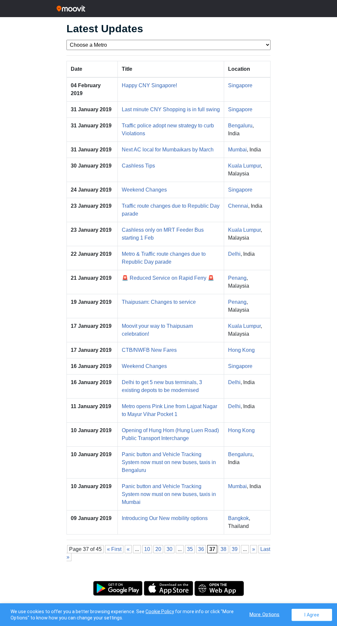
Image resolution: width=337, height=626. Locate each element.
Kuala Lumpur (244, 166)
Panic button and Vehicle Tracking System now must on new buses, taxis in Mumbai (169, 494)
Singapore (240, 85)
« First (114, 549)
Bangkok (238, 518)
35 (190, 549)
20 (158, 549)
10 (147, 549)
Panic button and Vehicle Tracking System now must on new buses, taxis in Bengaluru (169, 462)
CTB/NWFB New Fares (149, 350)
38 (223, 549)
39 (235, 549)
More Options (264, 614)
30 (169, 549)
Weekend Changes (144, 190)
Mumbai (237, 149)
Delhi (234, 254)
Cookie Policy (159, 611)
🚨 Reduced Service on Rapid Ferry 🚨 (168, 278)
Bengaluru (240, 125)
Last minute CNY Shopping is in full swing (171, 109)
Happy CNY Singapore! (149, 85)
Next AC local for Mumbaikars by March (168, 149)
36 (201, 549)
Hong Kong (241, 350)
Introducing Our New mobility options (165, 518)
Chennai (238, 206)
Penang (237, 278)
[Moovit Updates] (168, 8)
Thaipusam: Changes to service (159, 302)
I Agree (312, 614)
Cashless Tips (138, 166)
